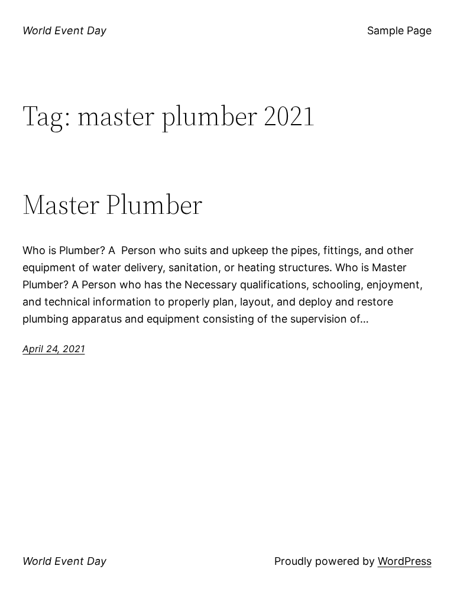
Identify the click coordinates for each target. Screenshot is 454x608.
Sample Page (399, 30)
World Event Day (64, 30)
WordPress (405, 561)
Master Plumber (112, 204)
